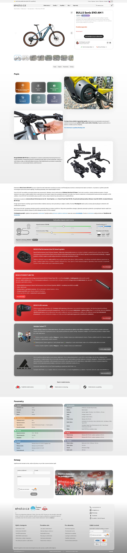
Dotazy (71, 66)
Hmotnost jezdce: (40, 230)
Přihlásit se (108, 531)
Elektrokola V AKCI (20, 528)
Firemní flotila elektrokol (71, 540)
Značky (55, 5)
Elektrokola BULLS (105, 373)
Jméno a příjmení (21, 470)
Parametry (65, 66)
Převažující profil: (100, 230)
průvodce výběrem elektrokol (60, 213)
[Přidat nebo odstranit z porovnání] (110, 43)
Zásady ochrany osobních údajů (72, 551)
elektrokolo (76, 310)
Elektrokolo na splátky (70, 533)
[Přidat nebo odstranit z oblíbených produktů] (108, 43)
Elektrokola (47, 5)
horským (66, 278)
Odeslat (34, 494)
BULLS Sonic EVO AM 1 (40, 8)
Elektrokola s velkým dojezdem (23, 538)
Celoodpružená (31, 8)
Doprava (93, 1)
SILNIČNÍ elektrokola (21, 533)
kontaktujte (79, 213)
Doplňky (62, 5)
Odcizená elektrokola (45, 538)
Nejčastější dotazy (45, 533)
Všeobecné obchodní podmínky (55, 551)
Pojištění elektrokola (70, 538)
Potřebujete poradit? (84, 42)
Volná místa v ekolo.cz (45, 540)
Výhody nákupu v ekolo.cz (46, 531)
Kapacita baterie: (40, 224)
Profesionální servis (70, 531)
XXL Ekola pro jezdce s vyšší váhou (24, 540)
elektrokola (41, 213)
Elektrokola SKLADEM (21, 531)
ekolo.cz (52, 517)
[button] (71, 12)
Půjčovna (101, 1)
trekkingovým (74, 278)
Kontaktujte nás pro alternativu (93, 36)
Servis (97, 1)
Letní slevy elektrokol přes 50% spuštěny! (26, 1)
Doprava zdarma (86, 15)
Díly (69, 5)
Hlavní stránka (17, 8)
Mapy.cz (56, 337)
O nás (89, 1)
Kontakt (106, 1)
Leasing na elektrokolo (70, 535)
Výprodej (75, 5)
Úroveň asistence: (100, 224)
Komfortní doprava (70, 528)
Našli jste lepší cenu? (84, 43)
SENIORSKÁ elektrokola (21, 535)
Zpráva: (19, 476)
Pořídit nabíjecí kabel (104, 349)
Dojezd (59, 66)
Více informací (106, 266)
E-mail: (36, 470)
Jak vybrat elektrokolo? (46, 528)
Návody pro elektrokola (46, 535)
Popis (55, 66)
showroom (17, 215)
